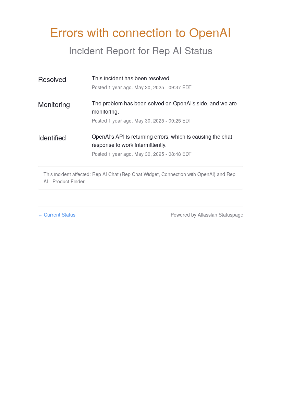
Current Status (56, 214)
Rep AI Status (182, 50)
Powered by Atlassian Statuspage (207, 214)
